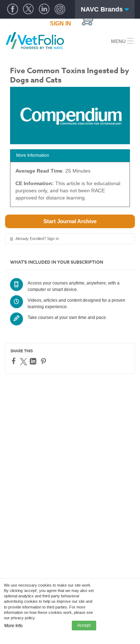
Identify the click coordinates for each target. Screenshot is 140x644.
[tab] (70, 155)
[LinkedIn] (34, 361)
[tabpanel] (70, 186)
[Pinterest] (44, 361)
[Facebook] (14, 361)
